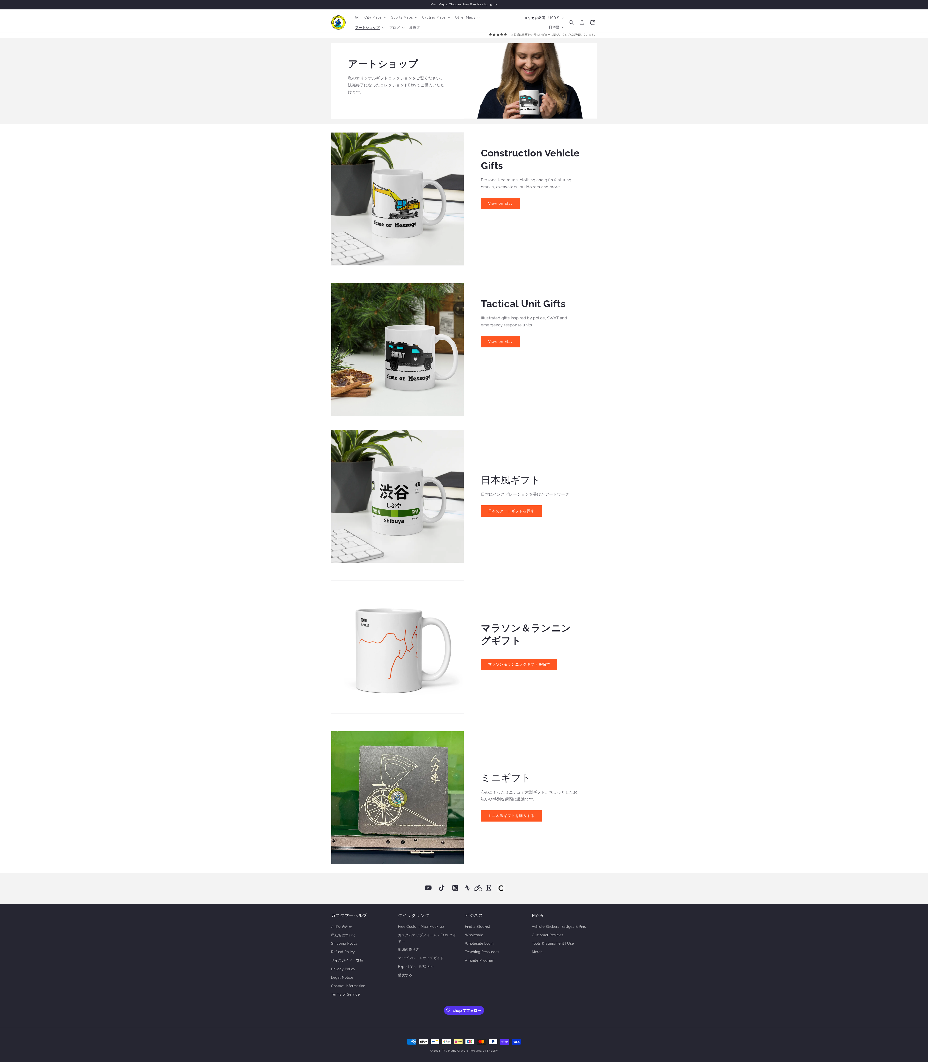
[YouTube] (428, 888)
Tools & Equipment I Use (553, 943)
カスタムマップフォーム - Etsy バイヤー (427, 938)
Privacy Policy (343, 969)
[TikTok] (441, 888)
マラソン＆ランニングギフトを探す (519, 664)
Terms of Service (345, 994)
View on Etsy (500, 203)
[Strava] (467, 888)
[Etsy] (488, 888)
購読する (405, 975)
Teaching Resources (482, 952)
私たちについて (343, 935)
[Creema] (501, 888)
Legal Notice (342, 977)
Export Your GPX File (416, 967)
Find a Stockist (477, 926)
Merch (537, 952)
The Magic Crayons (455, 1050)
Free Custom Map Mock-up (421, 926)
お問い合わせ (341, 926)
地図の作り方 (408, 949)
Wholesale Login (479, 943)
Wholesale (474, 935)
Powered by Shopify (484, 1050)
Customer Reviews (548, 935)
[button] (375, 17)
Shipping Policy (344, 943)
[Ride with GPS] (478, 888)
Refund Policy (343, 952)
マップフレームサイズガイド (421, 958)
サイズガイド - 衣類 (347, 960)
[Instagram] (455, 888)
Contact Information (348, 986)
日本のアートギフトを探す (511, 511)
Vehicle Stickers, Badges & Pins (559, 926)
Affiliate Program (479, 960)
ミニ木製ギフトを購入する (511, 816)
